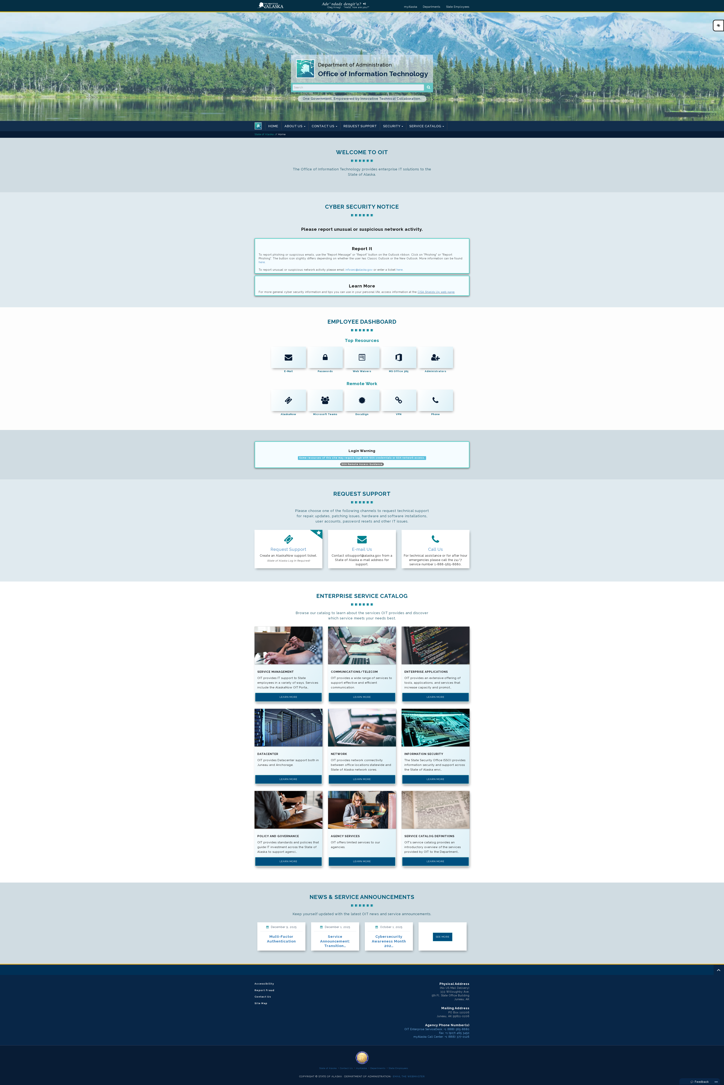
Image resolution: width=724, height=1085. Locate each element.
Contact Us (323, 126)
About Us (294, 126)
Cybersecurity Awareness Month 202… (389, 941)
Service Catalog (425, 126)
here (262, 262)
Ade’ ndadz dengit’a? (341, 4)
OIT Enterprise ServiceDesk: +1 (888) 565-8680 (436, 1029)
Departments (432, 6)
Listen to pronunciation (363, 3)
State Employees (457, 6)
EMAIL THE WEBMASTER (409, 1076)
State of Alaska (270, 5)
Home (273, 126)
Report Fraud (265, 990)
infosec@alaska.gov (359, 269)
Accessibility (264, 983)
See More (442, 936)
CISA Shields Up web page (436, 291)
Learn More (288, 697)
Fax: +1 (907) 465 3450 (454, 1032)
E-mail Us (362, 549)
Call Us (435, 549)
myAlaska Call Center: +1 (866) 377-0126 (441, 1036)
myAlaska (410, 6)
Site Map (261, 1003)
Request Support (360, 126)
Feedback (701, 1081)
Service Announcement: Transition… (335, 941)
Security (392, 126)
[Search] (428, 87)
